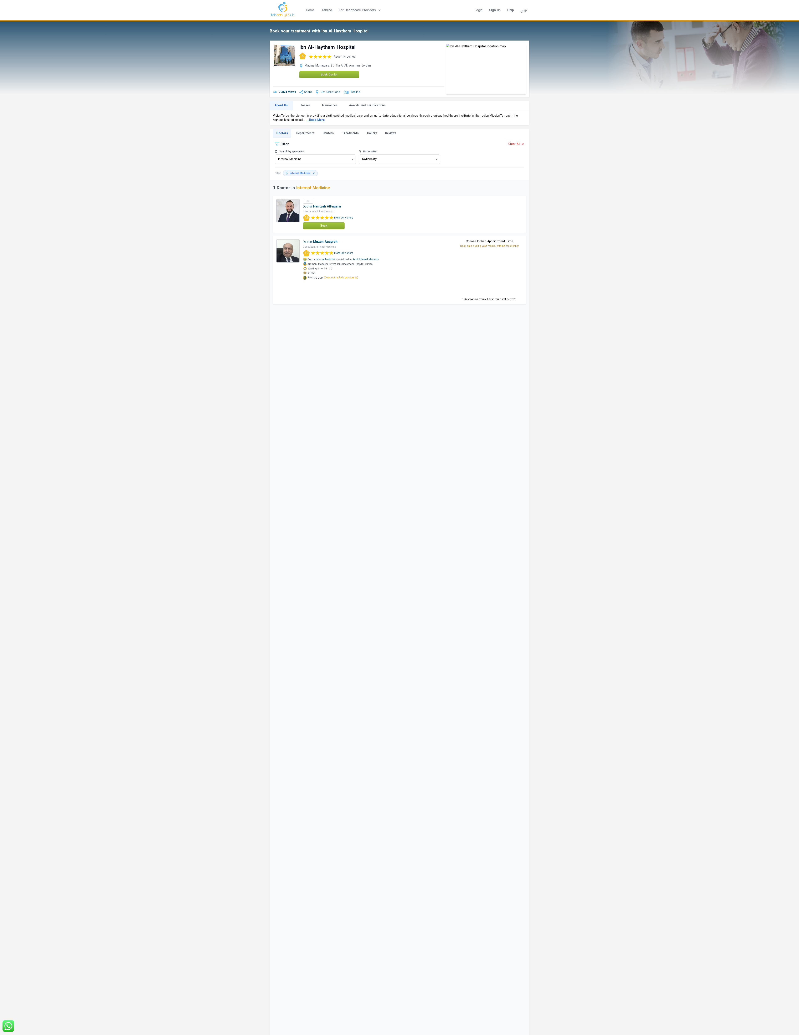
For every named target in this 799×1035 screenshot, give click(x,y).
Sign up (495, 10)
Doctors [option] (282, 133)
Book (323, 225)
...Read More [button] (316, 120)
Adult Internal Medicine (365, 259)
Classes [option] (304, 105)
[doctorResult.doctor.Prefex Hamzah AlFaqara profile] (288, 210)
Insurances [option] (329, 105)
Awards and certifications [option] (367, 105)
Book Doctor (329, 74)
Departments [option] (305, 133)
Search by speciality (291, 151)
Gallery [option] (372, 133)
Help (510, 10)
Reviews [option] (390, 133)
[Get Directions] (486, 69)
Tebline (326, 10)
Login (478, 10)
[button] (360, 10)
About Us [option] (281, 105)
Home (310, 10)
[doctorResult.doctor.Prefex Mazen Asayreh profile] (288, 251)
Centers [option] (328, 133)
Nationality (369, 151)
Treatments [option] (350, 133)
